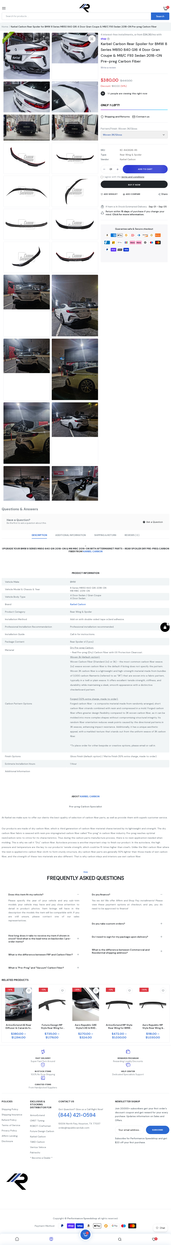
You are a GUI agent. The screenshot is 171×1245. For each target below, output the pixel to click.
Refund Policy (9, 1119)
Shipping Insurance (12, 1114)
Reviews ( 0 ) (132, 535)
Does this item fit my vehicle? (25, 894)
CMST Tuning (37, 1120)
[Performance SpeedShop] (85, 8)
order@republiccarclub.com (73, 1127)
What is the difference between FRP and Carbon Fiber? (40, 954)
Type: (104, 154)
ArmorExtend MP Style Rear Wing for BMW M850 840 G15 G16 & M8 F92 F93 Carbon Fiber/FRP (119, 1026)
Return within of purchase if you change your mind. (135, 213)
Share (164, 194)
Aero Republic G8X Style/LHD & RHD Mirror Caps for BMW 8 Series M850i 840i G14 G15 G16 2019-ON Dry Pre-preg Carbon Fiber (85, 1026)
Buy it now (134, 184)
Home (5, 26)
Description (39, 535)
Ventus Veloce (38, 1147)
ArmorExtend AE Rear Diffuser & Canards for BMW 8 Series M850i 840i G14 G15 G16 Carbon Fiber (19, 1026)
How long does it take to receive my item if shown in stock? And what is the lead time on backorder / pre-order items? (39, 938)
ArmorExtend (37, 1115)
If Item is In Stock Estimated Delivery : (127, 206)
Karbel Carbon (93, 551)
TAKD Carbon (37, 1141)
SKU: (103, 150)
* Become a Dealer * (41, 1157)
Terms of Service (11, 1125)
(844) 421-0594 (77, 1115)
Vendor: (105, 159)
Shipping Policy (10, 1109)
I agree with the (124, 176)
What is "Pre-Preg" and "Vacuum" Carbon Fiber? (36, 967)
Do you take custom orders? (108, 923)
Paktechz (35, 1152)
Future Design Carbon (42, 1131)
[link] (29, 991)
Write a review (108, 67)
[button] (134, 105)
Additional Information (70, 535)
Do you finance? (101, 894)
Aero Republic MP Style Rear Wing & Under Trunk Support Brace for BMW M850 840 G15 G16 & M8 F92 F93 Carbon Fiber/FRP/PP (152, 1026)
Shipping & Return (105, 535)
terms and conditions (132, 176)
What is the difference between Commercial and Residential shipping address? (121, 951)
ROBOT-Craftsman (40, 1125)
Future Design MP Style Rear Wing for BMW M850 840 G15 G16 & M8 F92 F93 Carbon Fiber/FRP (52, 1026)
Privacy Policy (9, 1130)
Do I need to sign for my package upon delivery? (120, 936)
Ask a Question (154, 521)
